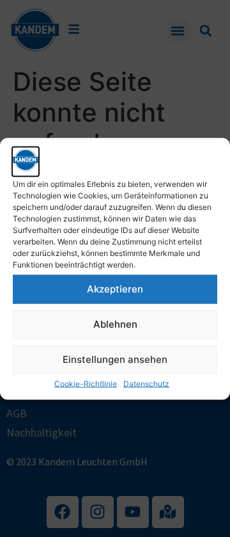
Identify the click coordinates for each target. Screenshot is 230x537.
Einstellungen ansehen (115, 359)
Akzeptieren (115, 289)
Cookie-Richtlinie (85, 383)
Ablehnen (115, 324)
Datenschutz (146, 383)
